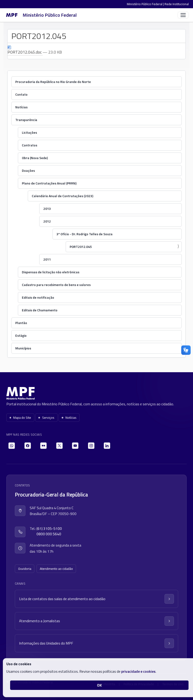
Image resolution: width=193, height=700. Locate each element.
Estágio (21, 335)
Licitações (29, 132)
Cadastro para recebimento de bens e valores (56, 284)
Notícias (21, 107)
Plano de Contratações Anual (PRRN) (49, 183)
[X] (59, 445)
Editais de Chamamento (39, 310)
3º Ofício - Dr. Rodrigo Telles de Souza (84, 233)
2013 (47, 208)
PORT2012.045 (81, 246)
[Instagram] (91, 445)
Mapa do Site (22, 417)
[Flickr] (43, 445)
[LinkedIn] (107, 445)
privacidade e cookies (138, 671)
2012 (47, 221)
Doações (28, 170)
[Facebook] (27, 445)
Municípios (23, 348)
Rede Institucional (177, 4)
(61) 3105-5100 (49, 528)
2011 (47, 259)
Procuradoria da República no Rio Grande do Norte (53, 81)
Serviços (48, 417)
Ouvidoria (24, 568)
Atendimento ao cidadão (56, 568)
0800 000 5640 (48, 534)
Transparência (26, 119)
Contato (21, 94)
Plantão (21, 322)
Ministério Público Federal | (146, 4)
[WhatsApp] (11, 445)
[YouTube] (75, 445)
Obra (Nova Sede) (35, 157)
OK (99, 685)
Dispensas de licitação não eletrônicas (50, 272)
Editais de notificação (38, 297)
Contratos (29, 145)
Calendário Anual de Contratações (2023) (62, 195)
